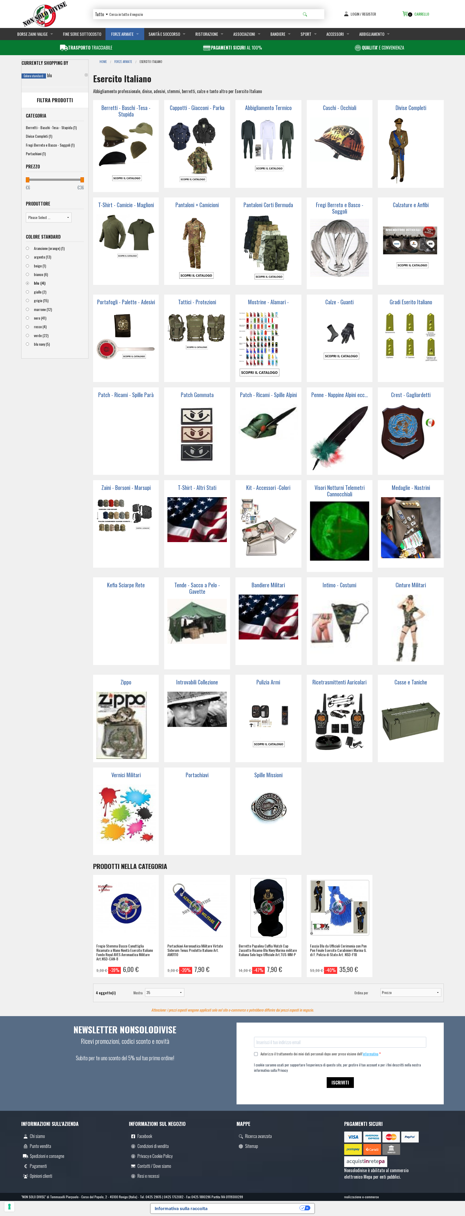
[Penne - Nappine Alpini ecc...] (339, 438)
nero (40, 318)
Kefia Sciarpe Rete (126, 585)
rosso (40, 326)
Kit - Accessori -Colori (268, 487)
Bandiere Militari (268, 585)
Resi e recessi (148, 1176)
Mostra (134, 992)
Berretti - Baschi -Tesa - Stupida (51, 127)
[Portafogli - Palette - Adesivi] (126, 345)
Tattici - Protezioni (197, 302)
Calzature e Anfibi (411, 205)
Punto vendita (40, 1146)
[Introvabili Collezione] (197, 725)
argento (42, 257)
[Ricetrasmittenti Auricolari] (339, 725)
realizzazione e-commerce (361, 1196)
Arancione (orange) (49, 248)
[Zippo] (126, 725)
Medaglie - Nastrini (411, 487)
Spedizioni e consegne (47, 1156)
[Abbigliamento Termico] (268, 151)
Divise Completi (39, 136)
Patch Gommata (197, 395)
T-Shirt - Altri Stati (197, 487)
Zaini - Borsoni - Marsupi (126, 487)
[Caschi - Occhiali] (339, 151)
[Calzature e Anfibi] (411, 248)
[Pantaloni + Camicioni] (197, 248)
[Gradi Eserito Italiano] (411, 345)
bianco (41, 274)
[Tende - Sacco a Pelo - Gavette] (197, 632)
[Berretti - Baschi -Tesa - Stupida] (126, 155)
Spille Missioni (268, 775)
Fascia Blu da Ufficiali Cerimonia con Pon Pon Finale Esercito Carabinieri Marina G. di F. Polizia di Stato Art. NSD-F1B (338, 950)
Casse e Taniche (410, 682)
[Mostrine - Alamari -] (268, 345)
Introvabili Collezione (197, 682)
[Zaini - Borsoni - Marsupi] (126, 530)
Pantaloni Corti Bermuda (268, 205)
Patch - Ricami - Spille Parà (126, 395)
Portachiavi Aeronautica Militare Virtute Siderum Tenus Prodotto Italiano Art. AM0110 (195, 950)
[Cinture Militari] (411, 628)
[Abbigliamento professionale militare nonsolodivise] (44, 13)
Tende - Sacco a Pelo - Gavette (197, 588)
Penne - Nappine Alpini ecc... (339, 395)
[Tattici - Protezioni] (197, 345)
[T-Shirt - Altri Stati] (197, 530)
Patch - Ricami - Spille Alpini (268, 395)
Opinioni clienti (41, 1176)
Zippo (126, 682)
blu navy (42, 344)
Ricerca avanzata (258, 1136)
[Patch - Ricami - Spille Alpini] (268, 438)
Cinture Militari (411, 585)
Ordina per (361, 992)
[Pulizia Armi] (268, 725)
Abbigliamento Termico (268, 108)
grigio (41, 300)
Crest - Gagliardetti (411, 395)
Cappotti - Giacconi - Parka (197, 108)
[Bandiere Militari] (268, 628)
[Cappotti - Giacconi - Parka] (197, 151)
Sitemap (251, 1146)
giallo (40, 292)
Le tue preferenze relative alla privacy (256, 1208)
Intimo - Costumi (339, 585)
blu (39, 283)
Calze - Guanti (339, 302)
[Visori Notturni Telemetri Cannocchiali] (339, 535)
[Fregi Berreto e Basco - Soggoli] (339, 252)
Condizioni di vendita (153, 1146)
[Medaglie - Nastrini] (411, 530)
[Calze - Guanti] (339, 345)
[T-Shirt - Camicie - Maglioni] (126, 248)
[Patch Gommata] (197, 438)
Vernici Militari (126, 775)
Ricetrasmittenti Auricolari (339, 682)
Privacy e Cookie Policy (155, 1156)
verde (41, 335)
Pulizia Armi (268, 682)
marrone (43, 309)
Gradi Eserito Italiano (411, 302)
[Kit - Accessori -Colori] (268, 530)
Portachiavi (36, 153)
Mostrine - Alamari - (268, 302)
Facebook (145, 1136)
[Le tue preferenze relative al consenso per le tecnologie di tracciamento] (9, 1206)
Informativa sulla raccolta (181, 1208)
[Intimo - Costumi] (339, 628)
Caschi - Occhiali (339, 108)
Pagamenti (38, 1166)
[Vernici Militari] (126, 818)
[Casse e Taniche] (411, 725)
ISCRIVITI (340, 1082)
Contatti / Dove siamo (154, 1166)
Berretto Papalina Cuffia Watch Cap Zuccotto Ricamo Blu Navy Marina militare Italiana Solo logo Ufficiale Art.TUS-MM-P (268, 950)
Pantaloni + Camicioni (197, 205)
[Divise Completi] (411, 151)
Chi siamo (37, 1136)
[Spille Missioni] (268, 818)
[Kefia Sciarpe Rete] (126, 628)
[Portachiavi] (197, 818)
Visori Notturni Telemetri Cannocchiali (340, 490)
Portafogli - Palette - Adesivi (126, 302)
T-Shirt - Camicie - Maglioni (126, 205)
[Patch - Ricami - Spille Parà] (126, 438)
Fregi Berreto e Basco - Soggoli (50, 145)
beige (40, 265)
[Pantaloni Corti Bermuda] (268, 248)
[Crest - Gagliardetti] (411, 438)
